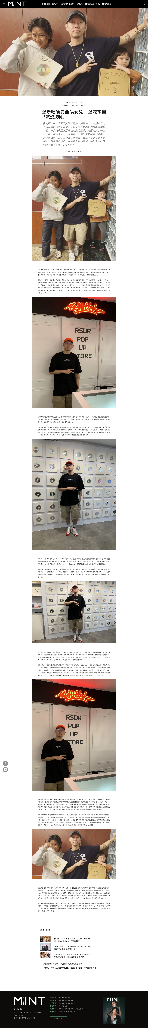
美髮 (69, 1000)
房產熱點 (61, 1011)
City (98, 4)
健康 (72, 1000)
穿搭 (63, 997)
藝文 (78, 1008)
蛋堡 (73, 105)
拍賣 (66, 1006)
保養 (63, 1000)
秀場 (69, 997)
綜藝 (69, 1003)
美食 (60, 1008)
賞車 (81, 1008)
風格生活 (53, 1009)
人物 (69, 1008)
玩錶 (60, 1006)
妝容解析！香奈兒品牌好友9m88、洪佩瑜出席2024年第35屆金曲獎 (69, 968)
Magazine (106, 4)
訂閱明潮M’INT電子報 (58, 1018)
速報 (60, 997)
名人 (75, 1003)
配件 (66, 997)
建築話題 (66, 1011)
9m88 (82, 105)
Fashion (46, 4)
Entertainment (67, 4)
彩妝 (60, 1000)
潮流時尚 (53, 997)
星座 (72, 1008)
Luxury (80, 4)
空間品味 (72, 1011)
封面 (72, 1003)
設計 (66, 1008)
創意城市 (53, 1011)
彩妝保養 (53, 1000)
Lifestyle (89, 4)
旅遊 (63, 1008)
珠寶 (63, 1006)
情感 (75, 1008)
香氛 (66, 1000)
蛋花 (77, 105)
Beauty (55, 4)
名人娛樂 (53, 1003)
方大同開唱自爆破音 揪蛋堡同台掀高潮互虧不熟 (62, 963)
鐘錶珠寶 (53, 1006)
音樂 (66, 1003)
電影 (63, 1003)
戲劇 (60, 1003)
